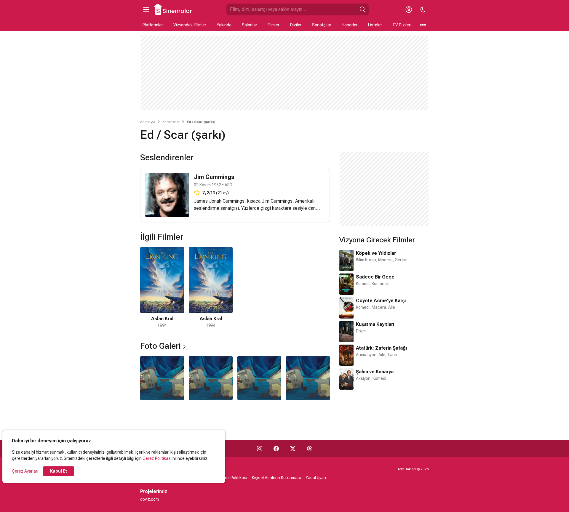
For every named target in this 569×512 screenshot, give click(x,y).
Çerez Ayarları (25, 471)
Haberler (350, 25)
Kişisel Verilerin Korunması (276, 477)
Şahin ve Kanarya (375, 372)
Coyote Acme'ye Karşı (381, 300)
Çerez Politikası (157, 458)
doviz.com (149, 499)
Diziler (296, 25)
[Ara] (363, 9)
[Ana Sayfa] (173, 9)
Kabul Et (58, 471)
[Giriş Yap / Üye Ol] (409, 9)
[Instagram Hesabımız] (260, 449)
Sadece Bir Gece (375, 277)
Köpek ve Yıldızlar (376, 253)
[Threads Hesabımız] (309, 449)
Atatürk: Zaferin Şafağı (381, 348)
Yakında (224, 25)
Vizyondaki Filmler (189, 25)
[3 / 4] (259, 378)
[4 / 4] (308, 378)
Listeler (375, 25)
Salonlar (249, 25)
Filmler (273, 25)
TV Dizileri (401, 25)
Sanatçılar (321, 25)
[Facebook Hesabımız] (276, 449)
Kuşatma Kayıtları (375, 324)
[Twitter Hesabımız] (293, 449)
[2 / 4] (211, 378)
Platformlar (153, 25)
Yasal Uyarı (316, 477)
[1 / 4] (162, 378)
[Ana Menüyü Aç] (146, 9)
